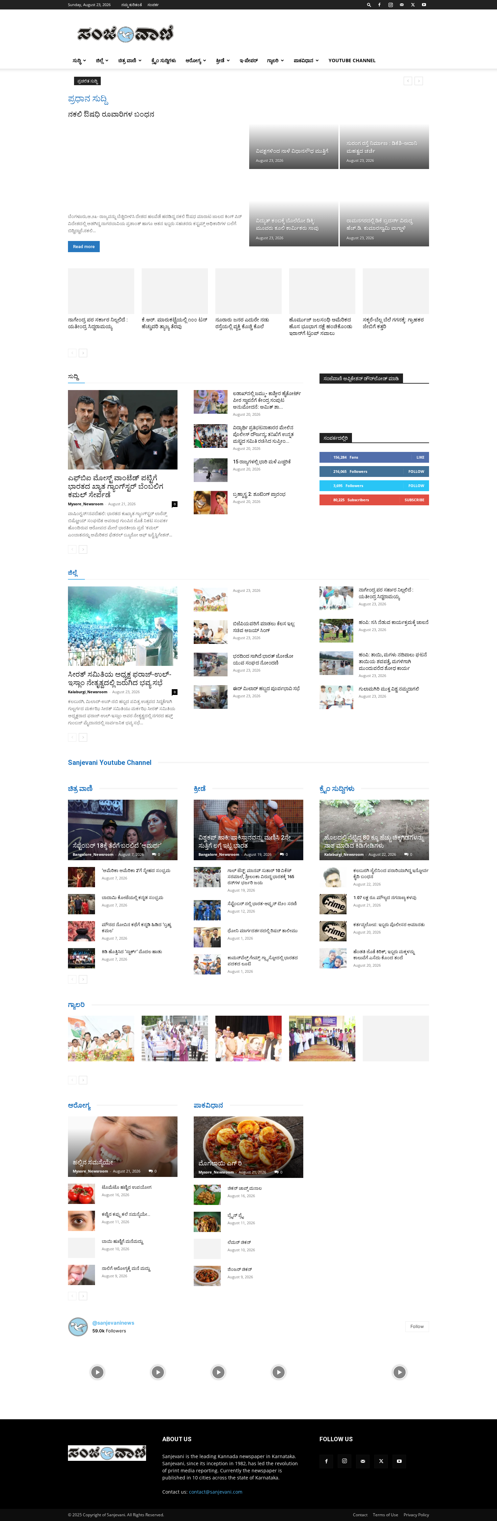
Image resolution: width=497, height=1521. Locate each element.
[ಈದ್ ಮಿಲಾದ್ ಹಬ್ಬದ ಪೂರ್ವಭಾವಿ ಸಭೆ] (211, 697)
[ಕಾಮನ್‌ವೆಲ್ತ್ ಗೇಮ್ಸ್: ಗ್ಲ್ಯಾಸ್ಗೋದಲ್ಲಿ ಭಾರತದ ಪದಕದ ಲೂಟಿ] (207, 964)
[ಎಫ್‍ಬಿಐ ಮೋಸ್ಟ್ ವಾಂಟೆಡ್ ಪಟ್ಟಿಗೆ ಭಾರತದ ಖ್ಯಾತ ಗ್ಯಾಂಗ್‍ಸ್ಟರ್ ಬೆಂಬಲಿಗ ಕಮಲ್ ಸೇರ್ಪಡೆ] (123, 429)
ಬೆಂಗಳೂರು (127, 573)
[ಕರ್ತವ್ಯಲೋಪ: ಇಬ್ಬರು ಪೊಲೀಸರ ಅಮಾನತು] (333, 931)
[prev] (408, 81)
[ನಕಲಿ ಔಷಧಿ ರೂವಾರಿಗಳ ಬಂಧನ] (158, 164)
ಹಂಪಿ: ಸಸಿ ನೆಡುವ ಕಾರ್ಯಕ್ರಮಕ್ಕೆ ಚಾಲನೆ (394, 622)
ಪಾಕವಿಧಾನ (303, 60)
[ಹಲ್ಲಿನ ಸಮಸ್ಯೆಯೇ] (123, 1146)
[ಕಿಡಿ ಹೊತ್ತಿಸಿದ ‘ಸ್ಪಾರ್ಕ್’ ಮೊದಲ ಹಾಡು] (81, 958)
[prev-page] (72, 353)
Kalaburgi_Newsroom (88, 691)
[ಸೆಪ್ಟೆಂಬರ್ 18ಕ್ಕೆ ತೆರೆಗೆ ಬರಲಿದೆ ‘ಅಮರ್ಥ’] (123, 830)
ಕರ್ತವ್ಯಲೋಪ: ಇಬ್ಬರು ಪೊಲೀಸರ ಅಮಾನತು (389, 924)
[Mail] (402, 4)
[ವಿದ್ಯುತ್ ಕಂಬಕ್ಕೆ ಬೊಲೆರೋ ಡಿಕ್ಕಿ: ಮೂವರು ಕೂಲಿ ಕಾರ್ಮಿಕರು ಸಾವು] (293, 208)
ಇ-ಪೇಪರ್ (249, 60)
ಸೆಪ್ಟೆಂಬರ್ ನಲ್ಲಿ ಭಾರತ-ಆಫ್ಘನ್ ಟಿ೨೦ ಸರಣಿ (262, 903)
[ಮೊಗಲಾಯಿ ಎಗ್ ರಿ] (248, 1147)
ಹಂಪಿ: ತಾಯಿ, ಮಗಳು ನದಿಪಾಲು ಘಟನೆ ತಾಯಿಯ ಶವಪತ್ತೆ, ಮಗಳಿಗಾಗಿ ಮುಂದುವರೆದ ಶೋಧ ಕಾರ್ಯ (393, 661)
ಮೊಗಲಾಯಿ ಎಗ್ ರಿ (220, 1163)
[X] (413, 4)
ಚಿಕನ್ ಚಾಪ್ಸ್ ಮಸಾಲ (245, 1188)
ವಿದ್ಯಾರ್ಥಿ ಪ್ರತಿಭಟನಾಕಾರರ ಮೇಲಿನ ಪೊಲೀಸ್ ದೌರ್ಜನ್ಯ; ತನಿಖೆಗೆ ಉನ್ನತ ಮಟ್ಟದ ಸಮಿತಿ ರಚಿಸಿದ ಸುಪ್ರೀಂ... (263, 434)
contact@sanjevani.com (215, 1492)
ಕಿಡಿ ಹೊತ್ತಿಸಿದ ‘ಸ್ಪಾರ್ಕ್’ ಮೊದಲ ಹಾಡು (132, 951)
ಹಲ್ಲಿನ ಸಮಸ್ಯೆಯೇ (93, 1162)
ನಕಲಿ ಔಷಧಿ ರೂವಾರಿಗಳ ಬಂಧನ (111, 114)
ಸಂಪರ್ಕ (153, 4)
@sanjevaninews (113, 1323)
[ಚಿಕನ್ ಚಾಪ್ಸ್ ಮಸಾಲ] (207, 1195)
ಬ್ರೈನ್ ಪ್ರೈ (235, 1215)
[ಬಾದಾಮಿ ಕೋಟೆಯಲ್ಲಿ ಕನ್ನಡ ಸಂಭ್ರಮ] (81, 904)
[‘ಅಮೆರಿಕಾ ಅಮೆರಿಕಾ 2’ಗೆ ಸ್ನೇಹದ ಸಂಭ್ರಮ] (81, 877)
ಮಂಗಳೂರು (154, 573)
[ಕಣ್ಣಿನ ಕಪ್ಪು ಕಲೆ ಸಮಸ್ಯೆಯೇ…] (81, 1221)
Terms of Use (385, 1515)
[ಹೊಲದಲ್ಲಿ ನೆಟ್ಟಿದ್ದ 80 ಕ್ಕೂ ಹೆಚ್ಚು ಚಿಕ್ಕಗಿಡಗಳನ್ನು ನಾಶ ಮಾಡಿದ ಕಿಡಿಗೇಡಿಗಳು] (374, 830)
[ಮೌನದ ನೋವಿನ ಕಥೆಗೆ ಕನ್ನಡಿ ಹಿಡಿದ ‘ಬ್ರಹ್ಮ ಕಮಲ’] (81, 931)
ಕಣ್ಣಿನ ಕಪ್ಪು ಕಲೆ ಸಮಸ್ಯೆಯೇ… (126, 1214)
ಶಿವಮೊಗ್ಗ (320, 573)
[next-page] (83, 353)
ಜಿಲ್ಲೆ (99, 60)
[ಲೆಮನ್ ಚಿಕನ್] (207, 1249)
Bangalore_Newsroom (93, 854)
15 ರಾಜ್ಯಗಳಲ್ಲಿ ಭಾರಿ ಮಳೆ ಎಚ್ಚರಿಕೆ (262, 461)
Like (420, 457)
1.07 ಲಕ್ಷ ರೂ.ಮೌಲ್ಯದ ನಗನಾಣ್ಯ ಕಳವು (385, 897)
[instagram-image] (97, 1371)
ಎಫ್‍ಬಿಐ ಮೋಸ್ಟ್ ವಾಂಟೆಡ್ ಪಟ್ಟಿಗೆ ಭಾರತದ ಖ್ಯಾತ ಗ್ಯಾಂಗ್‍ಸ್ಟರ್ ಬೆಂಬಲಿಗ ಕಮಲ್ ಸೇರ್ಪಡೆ (115, 486)
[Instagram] (390, 4)
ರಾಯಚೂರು (245, 573)
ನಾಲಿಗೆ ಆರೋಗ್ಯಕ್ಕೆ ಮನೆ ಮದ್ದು (126, 1268)
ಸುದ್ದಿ (73, 376)
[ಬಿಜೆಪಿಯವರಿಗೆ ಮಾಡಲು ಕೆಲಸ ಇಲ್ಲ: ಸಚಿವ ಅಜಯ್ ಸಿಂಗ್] (211, 632)
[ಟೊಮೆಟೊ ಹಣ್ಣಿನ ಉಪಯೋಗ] (81, 1194)
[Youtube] (424, 4)
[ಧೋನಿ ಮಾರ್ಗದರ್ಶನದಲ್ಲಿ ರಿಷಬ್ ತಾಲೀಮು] (207, 937)
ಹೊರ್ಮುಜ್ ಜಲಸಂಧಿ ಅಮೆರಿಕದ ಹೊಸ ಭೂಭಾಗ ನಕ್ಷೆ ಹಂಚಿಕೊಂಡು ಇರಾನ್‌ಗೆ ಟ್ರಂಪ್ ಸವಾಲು (320, 326)
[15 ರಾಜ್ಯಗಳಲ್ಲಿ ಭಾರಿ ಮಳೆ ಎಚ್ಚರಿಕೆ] (211, 470)
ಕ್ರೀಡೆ (220, 60)
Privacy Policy (416, 1515)
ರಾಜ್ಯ (270, 376)
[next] (419, 81)
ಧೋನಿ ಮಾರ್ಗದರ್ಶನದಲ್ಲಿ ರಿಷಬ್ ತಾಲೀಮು (263, 930)
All (197, 376)
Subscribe (414, 499)
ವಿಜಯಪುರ (346, 573)
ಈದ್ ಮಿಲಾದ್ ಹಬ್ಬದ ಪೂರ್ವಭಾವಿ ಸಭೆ (266, 688)
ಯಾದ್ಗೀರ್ (372, 573)
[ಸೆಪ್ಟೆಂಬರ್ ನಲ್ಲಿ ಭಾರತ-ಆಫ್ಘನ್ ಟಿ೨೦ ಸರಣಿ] (207, 910)
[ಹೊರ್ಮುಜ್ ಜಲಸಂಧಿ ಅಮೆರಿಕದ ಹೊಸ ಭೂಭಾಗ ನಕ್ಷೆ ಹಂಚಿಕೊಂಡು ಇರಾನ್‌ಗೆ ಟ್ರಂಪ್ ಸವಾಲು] (322, 291)
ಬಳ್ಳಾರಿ (221, 573)
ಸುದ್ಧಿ (77, 60)
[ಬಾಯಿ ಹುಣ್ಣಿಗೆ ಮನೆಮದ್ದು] (81, 1248)
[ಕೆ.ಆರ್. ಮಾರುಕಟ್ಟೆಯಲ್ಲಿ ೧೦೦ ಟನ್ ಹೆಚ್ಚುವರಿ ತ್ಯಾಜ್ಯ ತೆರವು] (175, 291)
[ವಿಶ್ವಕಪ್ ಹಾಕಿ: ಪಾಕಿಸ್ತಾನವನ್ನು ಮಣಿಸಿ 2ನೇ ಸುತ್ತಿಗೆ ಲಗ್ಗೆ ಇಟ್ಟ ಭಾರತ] (248, 830)
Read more (84, 246)
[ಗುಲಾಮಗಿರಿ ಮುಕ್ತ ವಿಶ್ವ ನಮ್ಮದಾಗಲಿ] (336, 697)
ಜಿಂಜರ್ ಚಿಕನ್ (240, 1269)
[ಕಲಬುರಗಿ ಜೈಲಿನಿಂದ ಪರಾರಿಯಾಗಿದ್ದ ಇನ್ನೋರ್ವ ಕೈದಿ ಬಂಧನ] (333, 877)
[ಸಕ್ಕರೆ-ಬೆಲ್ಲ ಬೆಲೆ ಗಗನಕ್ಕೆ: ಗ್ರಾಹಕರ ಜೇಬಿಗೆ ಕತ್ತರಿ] (396, 291)
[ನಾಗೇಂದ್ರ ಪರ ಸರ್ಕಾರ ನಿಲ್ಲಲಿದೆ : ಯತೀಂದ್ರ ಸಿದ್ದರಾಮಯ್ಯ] (101, 291)
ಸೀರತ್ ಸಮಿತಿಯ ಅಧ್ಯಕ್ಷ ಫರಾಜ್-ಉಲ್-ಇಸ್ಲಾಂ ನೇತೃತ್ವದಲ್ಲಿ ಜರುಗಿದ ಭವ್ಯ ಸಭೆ (119, 678)
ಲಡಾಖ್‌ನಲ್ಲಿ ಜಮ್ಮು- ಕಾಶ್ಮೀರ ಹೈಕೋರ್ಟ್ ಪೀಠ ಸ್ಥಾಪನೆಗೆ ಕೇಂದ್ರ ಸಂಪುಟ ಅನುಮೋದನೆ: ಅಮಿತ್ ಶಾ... (267, 400)
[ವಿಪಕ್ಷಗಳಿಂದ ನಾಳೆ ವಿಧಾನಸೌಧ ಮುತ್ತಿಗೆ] (293, 131)
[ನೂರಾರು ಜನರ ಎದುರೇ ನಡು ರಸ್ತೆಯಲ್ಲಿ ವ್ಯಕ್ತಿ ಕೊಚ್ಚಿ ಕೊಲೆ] (248, 291)
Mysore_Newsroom (85, 503)
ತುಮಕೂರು (296, 573)
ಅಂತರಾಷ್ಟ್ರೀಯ (221, 376)
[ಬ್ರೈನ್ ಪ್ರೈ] (207, 1222)
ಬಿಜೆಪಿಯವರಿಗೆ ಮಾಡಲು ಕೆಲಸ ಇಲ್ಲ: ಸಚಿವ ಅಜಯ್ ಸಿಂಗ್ (160, 81)
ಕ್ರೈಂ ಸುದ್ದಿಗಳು (163, 60)
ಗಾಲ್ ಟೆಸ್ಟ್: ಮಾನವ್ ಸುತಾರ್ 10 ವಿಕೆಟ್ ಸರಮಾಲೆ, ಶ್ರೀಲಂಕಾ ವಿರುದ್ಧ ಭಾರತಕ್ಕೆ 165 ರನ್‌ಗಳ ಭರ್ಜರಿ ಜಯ (261, 876)
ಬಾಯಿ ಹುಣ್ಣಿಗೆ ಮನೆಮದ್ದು (122, 1241)
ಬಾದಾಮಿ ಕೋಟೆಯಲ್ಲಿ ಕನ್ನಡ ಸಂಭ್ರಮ (132, 897)
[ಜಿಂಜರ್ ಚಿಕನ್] (207, 1276)
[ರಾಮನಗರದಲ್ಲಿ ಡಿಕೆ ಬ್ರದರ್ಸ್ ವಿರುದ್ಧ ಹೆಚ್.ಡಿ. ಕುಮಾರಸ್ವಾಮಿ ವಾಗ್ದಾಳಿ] (384, 208)
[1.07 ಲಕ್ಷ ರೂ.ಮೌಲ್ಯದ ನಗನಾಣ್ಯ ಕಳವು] (333, 904)
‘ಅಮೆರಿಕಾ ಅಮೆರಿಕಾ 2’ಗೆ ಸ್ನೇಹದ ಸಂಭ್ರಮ (136, 870)
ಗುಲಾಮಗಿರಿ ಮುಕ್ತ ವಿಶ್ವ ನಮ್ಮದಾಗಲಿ (389, 689)
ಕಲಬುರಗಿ (199, 573)
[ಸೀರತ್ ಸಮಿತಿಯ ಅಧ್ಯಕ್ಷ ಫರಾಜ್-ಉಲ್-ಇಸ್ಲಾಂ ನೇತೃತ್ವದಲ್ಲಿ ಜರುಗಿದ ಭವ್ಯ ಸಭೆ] (123, 626)
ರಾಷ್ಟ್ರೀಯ (250, 376)
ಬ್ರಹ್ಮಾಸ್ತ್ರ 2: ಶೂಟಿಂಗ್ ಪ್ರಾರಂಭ (259, 494)
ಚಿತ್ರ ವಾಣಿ (127, 60)
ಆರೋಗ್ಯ (193, 60)
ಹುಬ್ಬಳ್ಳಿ (177, 573)
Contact (360, 1515)
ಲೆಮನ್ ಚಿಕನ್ (239, 1242)
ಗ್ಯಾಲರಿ (273, 60)
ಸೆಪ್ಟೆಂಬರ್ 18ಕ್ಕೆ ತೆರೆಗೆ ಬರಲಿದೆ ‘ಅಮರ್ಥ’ (117, 845)
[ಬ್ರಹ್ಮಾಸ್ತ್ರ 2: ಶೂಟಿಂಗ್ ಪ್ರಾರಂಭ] (211, 502)
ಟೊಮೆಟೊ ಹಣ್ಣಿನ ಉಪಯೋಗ (126, 1187)
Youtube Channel (352, 60)
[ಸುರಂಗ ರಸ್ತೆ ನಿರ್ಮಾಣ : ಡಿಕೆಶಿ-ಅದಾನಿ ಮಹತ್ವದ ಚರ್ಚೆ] (384, 131)
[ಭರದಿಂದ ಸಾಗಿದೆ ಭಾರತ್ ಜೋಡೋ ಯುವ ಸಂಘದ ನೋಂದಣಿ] (211, 664)
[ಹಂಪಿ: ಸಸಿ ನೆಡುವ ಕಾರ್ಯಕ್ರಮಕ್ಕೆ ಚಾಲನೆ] (336, 631)
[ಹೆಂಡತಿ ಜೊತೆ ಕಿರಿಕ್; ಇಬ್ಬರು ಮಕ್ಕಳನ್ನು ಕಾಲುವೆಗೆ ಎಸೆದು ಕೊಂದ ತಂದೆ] (333, 958)
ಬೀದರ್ (394, 573)
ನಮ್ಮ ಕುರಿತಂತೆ (131, 4)
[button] (369, 4)
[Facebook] (379, 4)
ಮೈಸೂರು (271, 573)
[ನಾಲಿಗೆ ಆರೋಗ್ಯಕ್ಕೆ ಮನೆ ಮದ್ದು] (81, 1275)
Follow (416, 471)
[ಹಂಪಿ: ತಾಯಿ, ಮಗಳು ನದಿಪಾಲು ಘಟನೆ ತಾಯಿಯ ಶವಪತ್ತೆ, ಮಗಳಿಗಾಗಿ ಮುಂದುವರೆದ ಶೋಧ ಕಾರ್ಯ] (336, 663)
